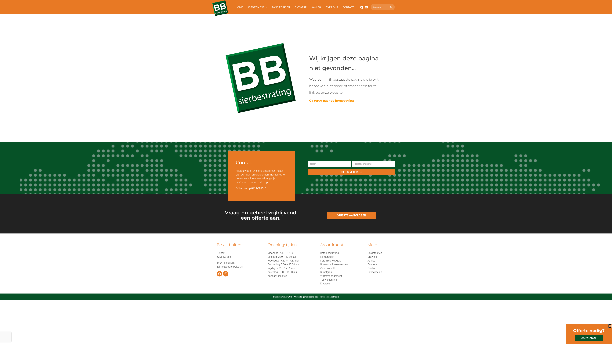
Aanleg (316, 7)
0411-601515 (227, 262)
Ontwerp (301, 7)
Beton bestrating (329, 252)
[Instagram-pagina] (225, 273)
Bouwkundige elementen (334, 264)
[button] (609, 326)
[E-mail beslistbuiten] (366, 7)
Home (239, 7)
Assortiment (256, 7)
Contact (348, 7)
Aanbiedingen (281, 7)
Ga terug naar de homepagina (331, 100)
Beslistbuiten (375, 252)
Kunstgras (326, 272)
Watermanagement (331, 275)
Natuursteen (327, 256)
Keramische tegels (330, 260)
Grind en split (327, 268)
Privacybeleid (375, 272)
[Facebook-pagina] (219, 273)
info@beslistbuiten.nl (231, 266)
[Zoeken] (391, 7)
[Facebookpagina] (362, 7)
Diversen (325, 283)
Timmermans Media (329, 297)
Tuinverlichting (328, 279)
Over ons (332, 7)
